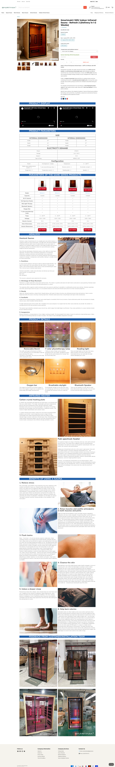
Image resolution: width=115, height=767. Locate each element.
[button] (108, 7)
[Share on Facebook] (61, 98)
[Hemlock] (63, 36)
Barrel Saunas (17, 12)
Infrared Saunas (33, 12)
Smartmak (64, 27)
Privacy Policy (40, 754)
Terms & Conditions (41, 758)
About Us (23, 1)
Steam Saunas (25, 12)
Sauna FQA (28, 1)
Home (2, 12)
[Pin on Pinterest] (67, 98)
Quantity (62, 59)
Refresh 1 (42, 193)
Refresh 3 (72, 193)
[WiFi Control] (64, 47)
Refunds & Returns (109, 12)
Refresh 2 (57, 193)
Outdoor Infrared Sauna (44, 12)
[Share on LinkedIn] (65, 98)
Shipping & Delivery (99, 12)
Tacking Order (61, 751)
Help (92, 12)
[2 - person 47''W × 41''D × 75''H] (68, 41)
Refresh (88, 193)
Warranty (18, 1)
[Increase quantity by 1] (71, 62)
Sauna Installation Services (63, 758)
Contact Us (40, 752)
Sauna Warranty (61, 752)
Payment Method (41, 756)
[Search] (85, 7)
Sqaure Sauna (9, 12)
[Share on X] (63, 98)
